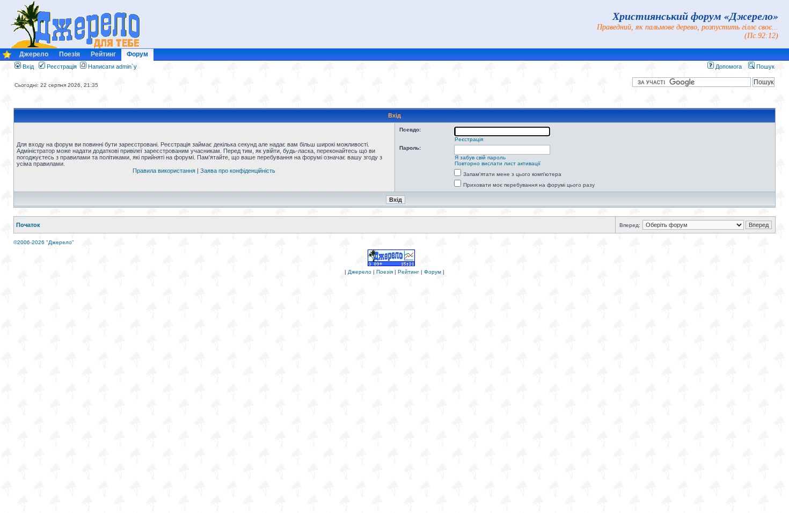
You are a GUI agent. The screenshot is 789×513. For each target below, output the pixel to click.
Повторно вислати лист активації (497, 163)
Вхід (27, 66)
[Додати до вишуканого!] (7, 57)
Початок (28, 225)
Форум (137, 54)
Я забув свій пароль (480, 157)
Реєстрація (61, 66)
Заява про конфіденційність (237, 170)
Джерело (33, 54)
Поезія (69, 54)
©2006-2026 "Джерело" (43, 242)
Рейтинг (103, 54)
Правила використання (164, 170)
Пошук (765, 66)
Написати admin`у (112, 66)
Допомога (728, 66)
